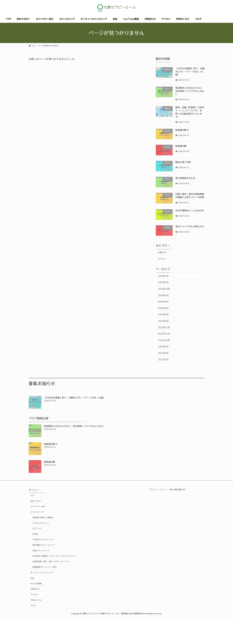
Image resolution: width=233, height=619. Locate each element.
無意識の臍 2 (182, 130)
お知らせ (162, 252)
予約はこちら (36, 600)
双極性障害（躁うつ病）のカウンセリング (50, 561)
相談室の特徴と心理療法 (42, 517)
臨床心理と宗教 (183, 162)
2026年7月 (163, 276)
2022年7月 (163, 359)
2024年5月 (163, 301)
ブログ (33, 605)
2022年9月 (163, 346)
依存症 (35, 534)
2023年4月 (163, 314)
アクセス (34, 594)
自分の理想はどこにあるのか (189, 210)
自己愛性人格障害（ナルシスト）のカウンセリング (54, 556)
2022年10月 (164, 340)
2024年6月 (163, 295)
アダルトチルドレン (40, 523)
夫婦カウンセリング (40, 550)
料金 (32, 578)
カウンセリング (37, 512)
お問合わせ (35, 589)
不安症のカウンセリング (42, 539)
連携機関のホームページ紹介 (44, 567)
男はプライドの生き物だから (189, 226)
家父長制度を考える (185, 178)
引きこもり (37, 528)
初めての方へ (36, 501)
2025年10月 (164, 288)
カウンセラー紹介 (38, 506)
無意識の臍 (180, 146)
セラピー (162, 259)
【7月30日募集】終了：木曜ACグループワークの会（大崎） (189, 71)
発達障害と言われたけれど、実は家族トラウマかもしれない (189, 91)
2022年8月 (163, 353)
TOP (32, 495)
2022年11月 (164, 333)
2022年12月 (164, 327)
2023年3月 (163, 321)
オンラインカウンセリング (41, 572)
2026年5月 (163, 282)
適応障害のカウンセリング (43, 545)
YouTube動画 (36, 583)
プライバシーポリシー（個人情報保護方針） (168, 489)
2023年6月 (163, 308)
